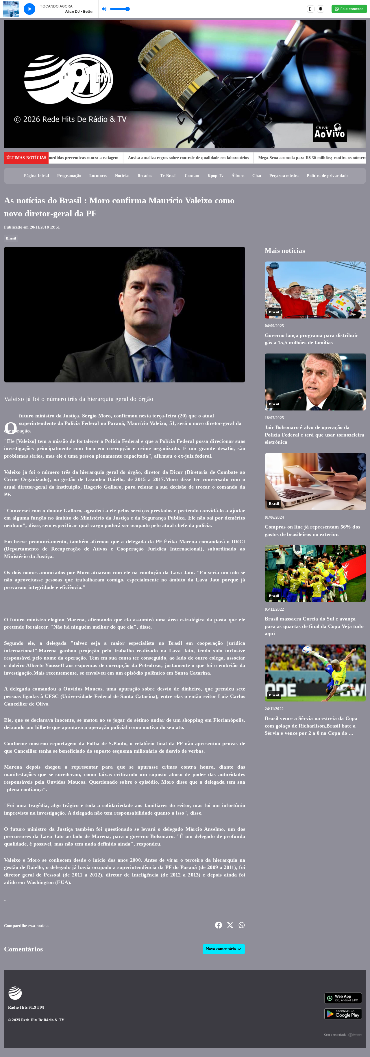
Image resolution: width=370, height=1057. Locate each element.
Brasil (11, 238)
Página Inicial (36, 176)
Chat (256, 176)
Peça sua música (284, 176)
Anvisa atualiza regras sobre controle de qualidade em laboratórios (155, 158)
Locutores (98, 176)
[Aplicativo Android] (320, 9)
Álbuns (238, 176)
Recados (145, 176)
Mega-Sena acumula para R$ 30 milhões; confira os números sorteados (289, 158)
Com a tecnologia (335, 1034)
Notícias (122, 176)
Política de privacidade (327, 176)
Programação (69, 176)
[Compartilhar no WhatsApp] (241, 926)
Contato (192, 176)
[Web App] (310, 9)
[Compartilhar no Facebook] (218, 926)
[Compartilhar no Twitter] (230, 926)
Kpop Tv (215, 176)
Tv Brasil (168, 176)
